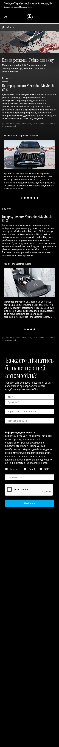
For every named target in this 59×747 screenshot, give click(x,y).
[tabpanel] (29, 162)
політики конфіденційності (31, 463)
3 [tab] (28, 198)
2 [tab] (25, 198)
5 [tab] (34, 198)
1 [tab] (21, 198)
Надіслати (29, 503)
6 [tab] (37, 198)
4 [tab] (31, 198)
